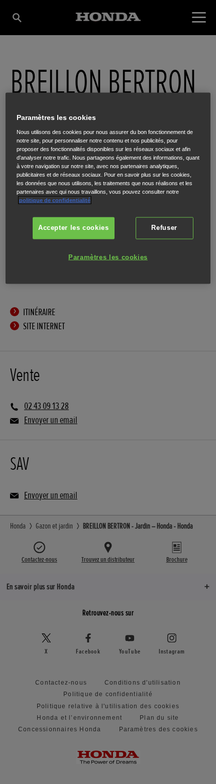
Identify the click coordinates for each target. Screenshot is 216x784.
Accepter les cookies (73, 227)
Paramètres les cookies (108, 257)
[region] (108, 188)
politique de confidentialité (54, 200)
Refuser (164, 227)
